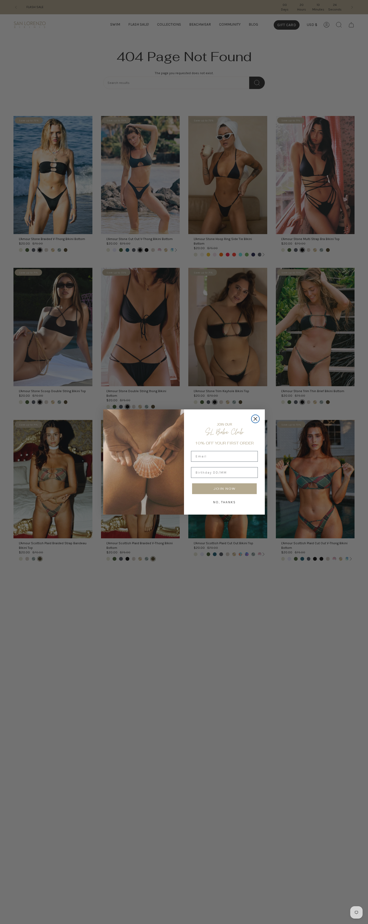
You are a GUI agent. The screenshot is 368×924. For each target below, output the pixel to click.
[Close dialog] (255, 419)
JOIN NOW (224, 489)
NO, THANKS (224, 502)
